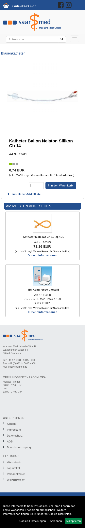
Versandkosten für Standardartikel (52, 175)
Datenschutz (15, 435)
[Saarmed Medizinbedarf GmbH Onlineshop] (42, 22)
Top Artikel (13, 468)
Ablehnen (56, 520)
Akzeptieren (73, 520)
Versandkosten (16, 473)
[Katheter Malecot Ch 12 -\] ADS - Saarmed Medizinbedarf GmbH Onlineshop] (42, 223)
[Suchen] (62, 39)
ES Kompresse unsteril (43, 289)
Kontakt (11, 423)
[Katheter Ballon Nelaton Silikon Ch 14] (42, 96)
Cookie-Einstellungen (32, 520)
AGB (10, 441)
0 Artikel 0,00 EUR (24, 6)
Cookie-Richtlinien (59, 513)
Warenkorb (14, 462)
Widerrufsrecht (16, 479)
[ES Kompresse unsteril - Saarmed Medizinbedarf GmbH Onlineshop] (42, 276)
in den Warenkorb (62, 185)
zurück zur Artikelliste (26, 194)
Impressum (14, 429)
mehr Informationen (43, 255)
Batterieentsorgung (19, 447)
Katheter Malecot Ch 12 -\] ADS (43, 236)
